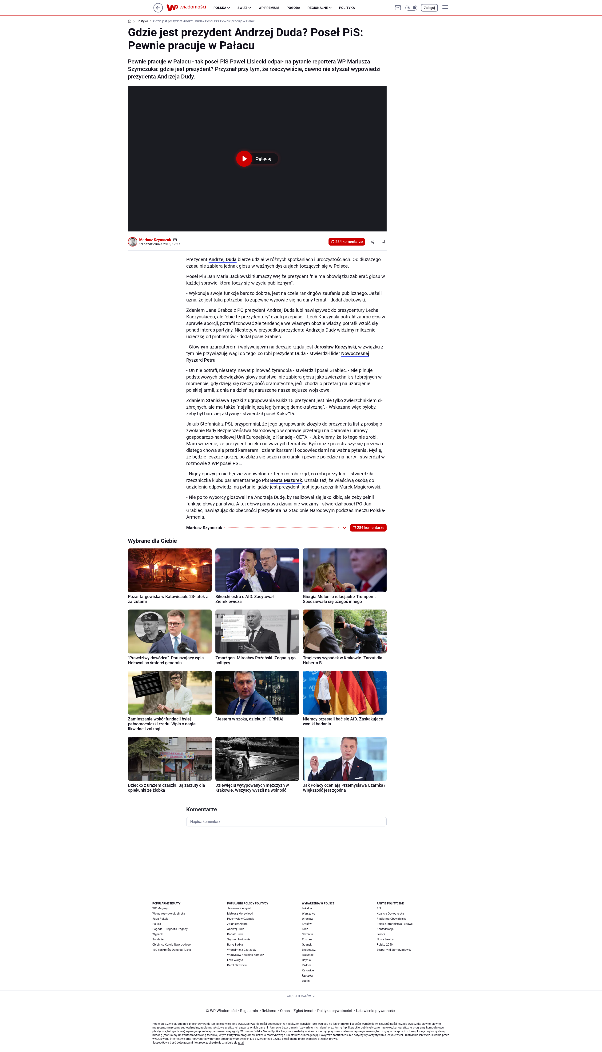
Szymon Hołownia (238, 939)
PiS (379, 908)
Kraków (307, 924)
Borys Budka (235, 944)
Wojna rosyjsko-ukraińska (168, 913)
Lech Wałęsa (235, 960)
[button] (411, 8)
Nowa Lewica (385, 939)
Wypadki (157, 934)
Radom (306, 965)
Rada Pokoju (160, 918)
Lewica (381, 934)
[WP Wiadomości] (190, 8)
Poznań (307, 939)
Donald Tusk (235, 934)
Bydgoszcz (309, 949)
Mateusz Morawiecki (240, 913)
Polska (220, 8)
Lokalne (307, 908)
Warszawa (308, 913)
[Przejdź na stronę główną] (158, 11)
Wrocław (307, 918)
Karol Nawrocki (237, 965)
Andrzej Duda (223, 259)
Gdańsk (307, 944)
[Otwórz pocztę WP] (398, 8)
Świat (242, 8)
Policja (156, 924)
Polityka (347, 8)
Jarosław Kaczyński (335, 347)
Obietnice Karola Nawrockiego (171, 944)
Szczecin (307, 934)
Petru (209, 360)
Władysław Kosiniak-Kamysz (245, 955)
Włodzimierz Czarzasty (241, 949)
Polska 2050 (385, 944)
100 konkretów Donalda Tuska (171, 949)
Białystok (307, 955)
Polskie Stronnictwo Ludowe (394, 924)
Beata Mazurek (286, 480)
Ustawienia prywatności (375, 1011)
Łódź (305, 929)
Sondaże (157, 939)
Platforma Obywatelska (392, 918)
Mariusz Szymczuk (155, 240)
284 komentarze (349, 241)
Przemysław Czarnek (240, 918)
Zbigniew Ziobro (237, 924)
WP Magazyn (160, 908)
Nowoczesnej (355, 353)
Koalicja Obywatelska (390, 913)
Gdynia (306, 960)
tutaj (241, 1042)
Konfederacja (385, 929)
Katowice (308, 970)
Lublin (306, 980)
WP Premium (269, 8)
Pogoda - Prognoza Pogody (170, 929)
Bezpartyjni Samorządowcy (394, 949)
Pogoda (293, 8)
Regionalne (318, 8)
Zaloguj (429, 8)
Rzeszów (307, 975)
